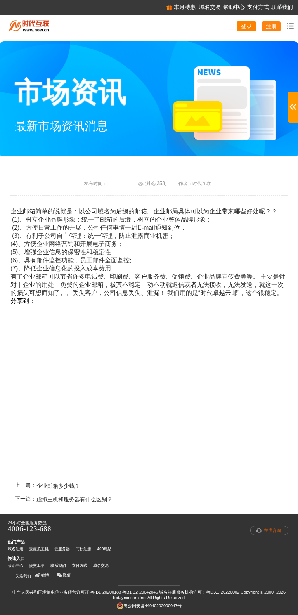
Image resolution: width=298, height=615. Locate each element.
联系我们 (58, 565)
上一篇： (47, 486)
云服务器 (62, 549)
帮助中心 (15, 565)
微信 (67, 575)
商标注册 (83, 549)
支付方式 (79, 565)
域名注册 (15, 549)
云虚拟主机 (39, 549)
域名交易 (101, 565)
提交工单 (37, 565)
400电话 (104, 549)
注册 (271, 26)
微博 (45, 575)
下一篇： (64, 499)
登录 (246, 26)
